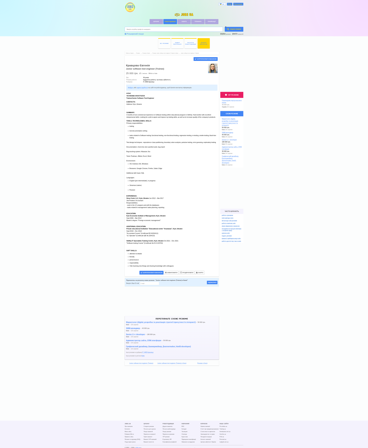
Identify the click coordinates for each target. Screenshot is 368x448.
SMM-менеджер (133, 328)
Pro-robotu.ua (223, 426)
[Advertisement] (172, 301)
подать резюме (227, 236)
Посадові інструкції (206, 436)
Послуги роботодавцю (169, 429)
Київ (155, 73)
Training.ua (223, 429)
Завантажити (172, 272)
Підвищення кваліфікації (189, 439)
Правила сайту (129, 436)
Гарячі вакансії (148, 436)
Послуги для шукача (150, 429)
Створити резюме (149, 426)
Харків (224, 107)
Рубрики (127, 434)
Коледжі (184, 429)
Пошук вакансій (148, 431)
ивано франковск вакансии (230, 226)
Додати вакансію (167, 426)
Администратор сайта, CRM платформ (143, 340)
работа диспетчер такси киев (231, 241)
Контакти (127, 429)
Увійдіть (130, 87)
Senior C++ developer (135, 334)
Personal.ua (223, 439)
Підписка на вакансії (150, 434)
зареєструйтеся (142, 87)
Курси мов (185, 436)
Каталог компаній (206, 439)
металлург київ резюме (229, 220)
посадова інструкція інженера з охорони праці (231, 229)
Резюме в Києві (202, 363)
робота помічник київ (228, 223)
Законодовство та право (208, 434)
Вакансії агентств (149, 442)
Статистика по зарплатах (208, 431)
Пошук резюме (167, 431)
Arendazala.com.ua (225, 431)
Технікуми (184, 431)
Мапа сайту (128, 431)
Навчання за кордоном (188, 442)
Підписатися (212, 282)
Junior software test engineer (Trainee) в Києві (171, 280)
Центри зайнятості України (208, 442)
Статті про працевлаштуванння (210, 429)
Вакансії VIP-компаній (150, 439)
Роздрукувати (188, 272)
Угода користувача (130, 442)
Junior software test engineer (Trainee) (141, 363)
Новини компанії (205, 426)
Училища (184, 434)
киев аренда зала (227, 218)
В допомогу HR (167, 439)
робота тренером (227, 215)
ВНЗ (183, 426)
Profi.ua (222, 436)
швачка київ (226, 233)
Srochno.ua (223, 434)
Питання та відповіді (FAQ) (132, 439)
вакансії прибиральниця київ (231, 238)
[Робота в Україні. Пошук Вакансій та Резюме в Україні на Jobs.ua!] (130, 7)
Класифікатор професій (169, 442)
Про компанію (129, 426)
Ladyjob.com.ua (224, 442)
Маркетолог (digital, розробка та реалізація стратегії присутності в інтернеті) (161, 322)
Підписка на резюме (168, 434)
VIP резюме (233, 95)
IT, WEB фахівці (147, 352)
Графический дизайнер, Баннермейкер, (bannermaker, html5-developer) (158, 346)
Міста (132, 434)
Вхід (229, 4)
